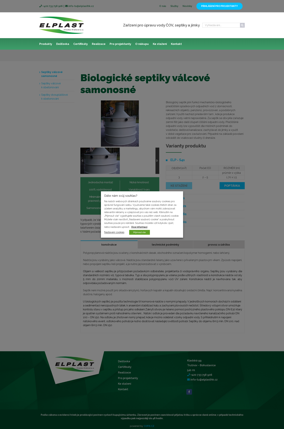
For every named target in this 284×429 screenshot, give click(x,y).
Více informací (139, 227)
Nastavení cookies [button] (114, 232)
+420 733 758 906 (52, 6)
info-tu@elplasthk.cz (81, 6)
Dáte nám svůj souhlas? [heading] (120, 195)
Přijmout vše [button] (139, 232)
